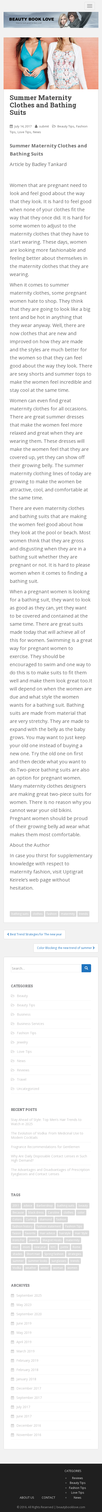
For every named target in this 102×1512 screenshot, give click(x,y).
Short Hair (33, 1254)
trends (83, 914)
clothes (37, 914)
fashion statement (49, 1226)
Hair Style (81, 1233)
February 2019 (27, 1360)
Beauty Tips (65, 126)
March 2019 (25, 1351)
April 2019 (24, 1342)
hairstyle (65, 1233)
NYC (53, 1247)
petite (64, 1247)
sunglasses (58, 1261)
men (16, 1247)
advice (27, 1206)
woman (58, 1268)
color (81, 1212)
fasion (17, 1233)
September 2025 (29, 1295)
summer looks (37, 1261)
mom (26, 1247)
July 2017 (23, 1407)
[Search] (86, 968)
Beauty (22, 995)
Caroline (53, 1212)
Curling (30, 1219)
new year (40, 1247)
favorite (30, 1233)
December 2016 (28, 1425)
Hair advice (47, 1233)
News (37, 132)
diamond (46, 1219)
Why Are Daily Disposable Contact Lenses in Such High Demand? (49, 1158)
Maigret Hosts (52, 1240)
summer (18, 1261)
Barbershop (45, 1206)
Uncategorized (28, 1088)
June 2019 (24, 1323)
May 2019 (24, 1332)
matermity (68, 914)
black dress (36, 1212)
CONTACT (48, 1498)
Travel (21, 1079)
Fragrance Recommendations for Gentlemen (45, 1146)
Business (24, 1014)
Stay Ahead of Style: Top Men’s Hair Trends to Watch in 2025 (46, 1121)
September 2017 (29, 1397)
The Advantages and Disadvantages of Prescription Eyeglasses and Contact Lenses (50, 1171)
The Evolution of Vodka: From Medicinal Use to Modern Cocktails (47, 1135)
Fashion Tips (26, 1033)
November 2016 (28, 1434)
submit (44, 126)
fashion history (22, 1226)
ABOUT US (27, 1498)
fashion (52, 914)
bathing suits (19, 914)
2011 (16, 1206)
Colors (17, 1219)
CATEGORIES (73, 1471)
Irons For (19, 1240)
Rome (76, 1247)
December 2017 (28, 1388)
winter (45, 1268)
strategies (74, 1254)
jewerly (33, 1240)
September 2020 (29, 1314)
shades (17, 1254)
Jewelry (22, 1042)
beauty (83, 1206)
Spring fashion (54, 1254)
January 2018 (26, 1379)
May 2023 (24, 1304)
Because (18, 1212)
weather (30, 1268)
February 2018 (27, 1369)
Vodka (17, 1268)
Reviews (23, 1070)
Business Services (30, 1023)
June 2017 (24, 1416)
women (72, 1268)
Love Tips (24, 132)
